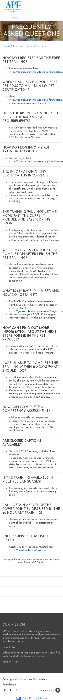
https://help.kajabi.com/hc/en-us (27, 550)
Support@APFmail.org (35, 562)
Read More (8, 647)
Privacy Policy (10, 662)
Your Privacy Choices (35, 698)
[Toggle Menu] (14, 17)
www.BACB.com (32, 346)
